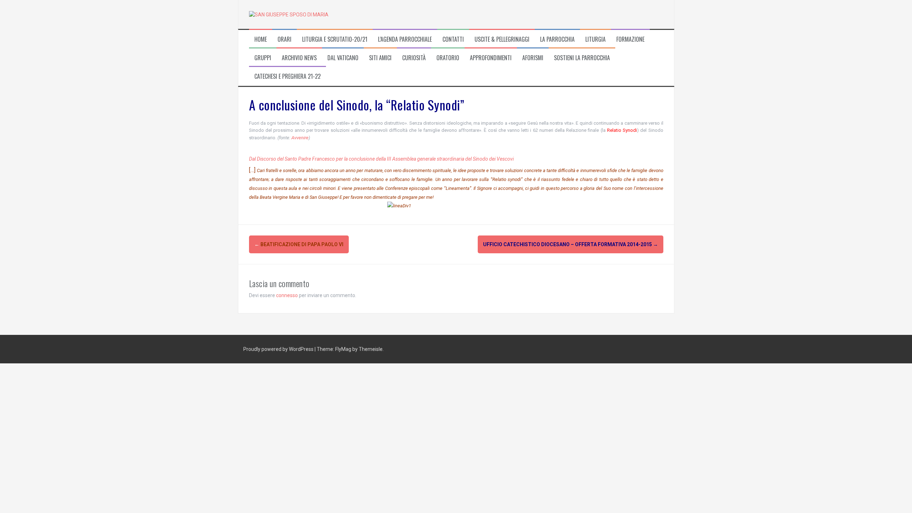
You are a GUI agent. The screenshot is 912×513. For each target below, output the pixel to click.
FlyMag (343, 349)
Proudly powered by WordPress (279, 349)
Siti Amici (380, 58)
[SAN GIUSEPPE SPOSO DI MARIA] (288, 14)
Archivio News (299, 58)
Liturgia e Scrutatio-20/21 (334, 39)
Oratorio (447, 58)
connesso (287, 295)
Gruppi (262, 58)
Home (260, 39)
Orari (284, 39)
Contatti (453, 39)
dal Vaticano (342, 58)
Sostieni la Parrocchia (582, 58)
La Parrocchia (557, 39)
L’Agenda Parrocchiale (405, 39)
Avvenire (300, 137)
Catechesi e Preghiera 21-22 (287, 76)
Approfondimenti (491, 58)
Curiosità (414, 58)
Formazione (630, 39)
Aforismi (532, 58)
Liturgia (595, 39)
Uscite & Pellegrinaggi (502, 39)
